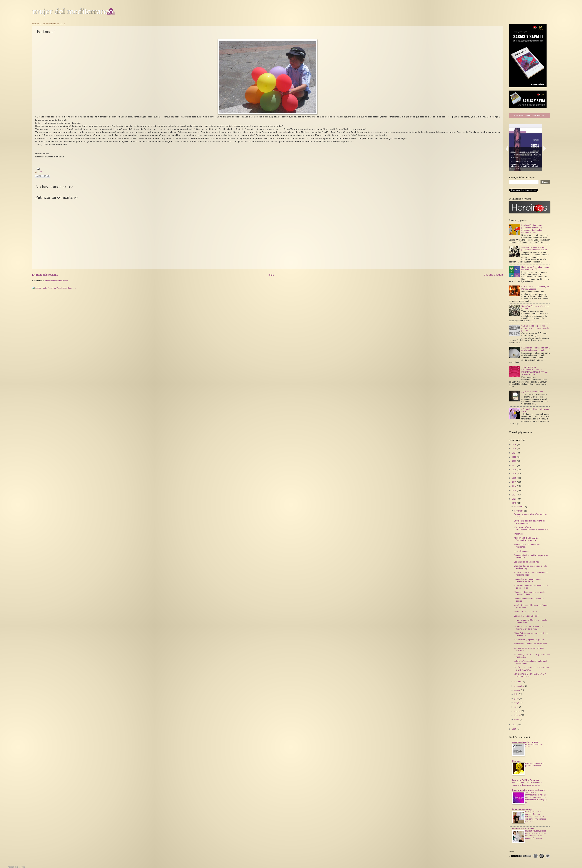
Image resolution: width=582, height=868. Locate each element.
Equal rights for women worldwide (528, 790)
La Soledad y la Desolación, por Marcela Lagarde (535, 287)
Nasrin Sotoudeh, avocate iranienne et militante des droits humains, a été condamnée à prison (536, 834)
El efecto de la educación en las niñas (530, 644)
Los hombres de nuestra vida (526, 562)
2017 (514, 482)
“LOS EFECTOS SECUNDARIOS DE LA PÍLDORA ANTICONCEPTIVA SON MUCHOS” (534, 371)
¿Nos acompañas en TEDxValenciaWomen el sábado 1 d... (531, 528)
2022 (514, 461)
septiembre (519, 686)
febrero (517, 715)
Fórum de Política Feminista (525, 780)
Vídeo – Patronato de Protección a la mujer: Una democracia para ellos (527, 784)
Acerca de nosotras (16, 867)
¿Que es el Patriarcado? (532, 392)
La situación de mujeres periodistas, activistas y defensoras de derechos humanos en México (531, 228)
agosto (517, 690)
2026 (514, 444)
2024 (514, 453)
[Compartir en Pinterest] (48, 176)
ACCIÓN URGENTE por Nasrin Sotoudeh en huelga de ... (527, 539)
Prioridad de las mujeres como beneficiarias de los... (527, 580)
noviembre (519, 511)
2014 (514, 495)
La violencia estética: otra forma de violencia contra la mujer (535, 349)
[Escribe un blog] (39, 176)
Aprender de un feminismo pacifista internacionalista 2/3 (534, 248)
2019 (514, 474)
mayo (517, 702)
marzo (517, 711)
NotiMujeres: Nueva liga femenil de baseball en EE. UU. (535, 268)
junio (516, 698)
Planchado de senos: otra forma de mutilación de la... (529, 593)
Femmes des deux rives (523, 828)
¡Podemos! (518, 534)
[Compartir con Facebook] (45, 176)
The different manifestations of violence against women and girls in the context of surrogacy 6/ (536, 797)
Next (544, 148)
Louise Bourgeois (521, 551)
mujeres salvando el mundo (525, 742)
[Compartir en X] (42, 176)
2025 (514, 448)
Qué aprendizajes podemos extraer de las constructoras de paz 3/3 (535, 328)
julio (516, 694)
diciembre (518, 506)
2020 (514, 470)
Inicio (271, 274)
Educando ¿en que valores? (526, 616)
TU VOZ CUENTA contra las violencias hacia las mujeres (531, 573)
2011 (514, 725)
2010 (514, 729)
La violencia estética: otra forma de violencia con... (529, 522)
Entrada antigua (493, 274)
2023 (514, 457)
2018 (514, 478)
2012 (514, 503)
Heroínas (516, 761)
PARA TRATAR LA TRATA (525, 612)
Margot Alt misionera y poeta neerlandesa (534, 764)
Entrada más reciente (45, 274)
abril (516, 707)
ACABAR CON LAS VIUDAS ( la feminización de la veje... (528, 627)
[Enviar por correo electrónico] (36, 176)
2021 (514, 465)
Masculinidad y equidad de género (529, 640)
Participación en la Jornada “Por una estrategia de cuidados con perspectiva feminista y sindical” (535, 816)
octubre (518, 682)
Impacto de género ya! (522, 809)
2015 (514, 490)
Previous (507, 148)
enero (517, 719)
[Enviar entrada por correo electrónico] (38, 169)
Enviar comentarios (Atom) (56, 281)
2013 (514, 499)
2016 (514, 486)
